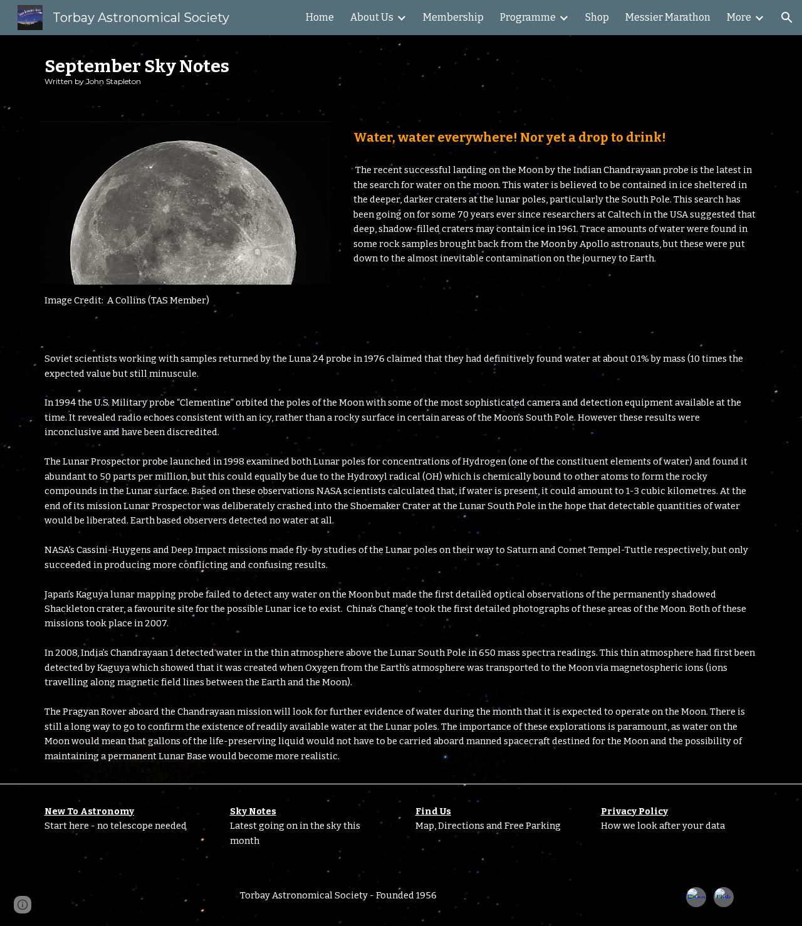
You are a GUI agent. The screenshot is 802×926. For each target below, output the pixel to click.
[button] (787, 18)
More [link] (739, 17)
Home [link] (320, 17)
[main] (401, 70)
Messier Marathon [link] (668, 17)
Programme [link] (528, 17)
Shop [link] (597, 17)
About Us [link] (371, 17)
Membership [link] (453, 17)
